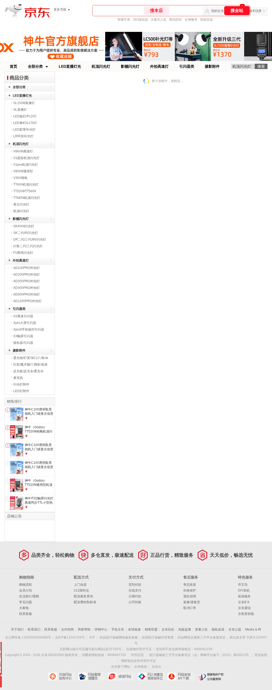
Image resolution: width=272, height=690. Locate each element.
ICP (92, 637)
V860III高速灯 (23, 151)
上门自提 (80, 584)
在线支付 (135, 590)
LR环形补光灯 (23, 136)
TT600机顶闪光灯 (26, 184)
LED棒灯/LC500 (25, 123)
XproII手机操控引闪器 (28, 329)
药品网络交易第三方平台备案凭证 (202, 637)
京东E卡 (244, 602)
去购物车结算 (252, 11)
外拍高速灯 (159, 66)
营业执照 (260, 655)
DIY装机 (244, 590)
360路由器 (140, 20)
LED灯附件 (21, 391)
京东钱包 (140, 666)
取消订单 (189, 608)
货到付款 (135, 584)
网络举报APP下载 (180, 676)
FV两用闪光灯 (23, 253)
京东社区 (168, 629)
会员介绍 (25, 590)
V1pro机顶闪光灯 (25, 164)
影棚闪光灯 (130, 66)
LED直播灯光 (70, 66)
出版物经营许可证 (139, 649)
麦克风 (18, 378)
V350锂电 (20, 178)
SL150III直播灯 (24, 103)
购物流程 (25, 584)
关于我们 (17, 629)
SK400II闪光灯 (23, 226)
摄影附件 (212, 66)
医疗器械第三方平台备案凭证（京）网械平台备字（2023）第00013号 (199, 655)
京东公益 (234, 629)
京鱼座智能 (246, 614)
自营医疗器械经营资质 (158, 637)
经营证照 (137, 655)
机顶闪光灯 (101, 66)
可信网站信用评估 (61, 676)
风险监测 (184, 629)
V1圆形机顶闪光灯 (26, 158)
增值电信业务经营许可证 (138, 661)
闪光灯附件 (21, 384)
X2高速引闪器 (23, 316)
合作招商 (67, 629)
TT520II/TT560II (24, 191)
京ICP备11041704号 (70, 637)
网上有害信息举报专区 (151, 676)
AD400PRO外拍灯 (26, 288)
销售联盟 (151, 629)
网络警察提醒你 (91, 676)
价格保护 (189, 590)
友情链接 (134, 629)
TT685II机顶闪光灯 (26, 198)
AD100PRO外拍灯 (26, 268)
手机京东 (117, 629)
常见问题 (25, 602)
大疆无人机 (159, 20)
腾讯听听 (175, 20)
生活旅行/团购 (29, 596)
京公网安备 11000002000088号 (28, 637)
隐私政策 (218, 629)
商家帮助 (84, 629)
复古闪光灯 (21, 204)
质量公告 (201, 629)
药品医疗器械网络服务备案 (119, 637)
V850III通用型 (23, 171)
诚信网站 (121, 676)
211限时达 (81, 590)
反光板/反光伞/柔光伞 (28, 371)
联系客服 (25, 614)
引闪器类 (186, 66)
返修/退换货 (191, 602)
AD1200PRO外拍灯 (27, 301)
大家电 (24, 608)
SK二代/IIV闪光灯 (25, 233)
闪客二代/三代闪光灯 (28, 246)
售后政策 (189, 584)
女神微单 (191, 20)
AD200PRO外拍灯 (26, 274)
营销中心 (101, 629)
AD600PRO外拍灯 (26, 294)
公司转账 (135, 602)
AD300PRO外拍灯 (26, 281)
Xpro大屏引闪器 (24, 323)
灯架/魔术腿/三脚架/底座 (30, 364)
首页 (13, 66)
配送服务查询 (83, 596)
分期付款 (135, 596)
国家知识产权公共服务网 (210, 676)
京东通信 (244, 608)
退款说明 (189, 596)
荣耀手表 (123, 20)
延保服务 (244, 596)
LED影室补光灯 (24, 129)
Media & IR (253, 629)
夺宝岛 (243, 584)
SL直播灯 (20, 110)
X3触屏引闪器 (23, 336)
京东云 (156, 666)
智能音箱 (206, 20)
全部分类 (35, 66)
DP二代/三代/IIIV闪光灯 (29, 239)
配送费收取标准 (85, 602)
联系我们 (34, 629)
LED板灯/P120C (25, 116)
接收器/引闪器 (23, 343)
